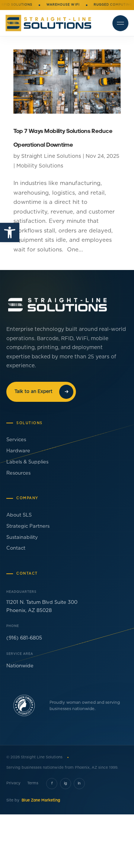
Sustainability (22, 537)
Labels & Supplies (27, 462)
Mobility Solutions (39, 166)
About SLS (19, 515)
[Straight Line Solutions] (48, 23)
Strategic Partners (28, 526)
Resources (18, 473)
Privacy (13, 783)
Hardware (18, 451)
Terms (32, 783)
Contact (15, 548)
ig (65, 783)
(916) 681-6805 (24, 638)
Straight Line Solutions (51, 156)
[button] (9, 232)
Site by (33, 800)
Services (16, 439)
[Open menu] (120, 23)
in (79, 783)
